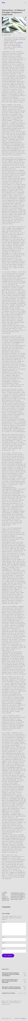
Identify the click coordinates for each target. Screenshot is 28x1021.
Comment (4, 922)
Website (4, 948)
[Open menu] (25, 2)
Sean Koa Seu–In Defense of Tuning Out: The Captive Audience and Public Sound (11, 987)
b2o (3, 2)
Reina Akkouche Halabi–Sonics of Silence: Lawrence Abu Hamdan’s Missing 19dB (10, 981)
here (19, 45)
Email (4, 943)
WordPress (23, 1018)
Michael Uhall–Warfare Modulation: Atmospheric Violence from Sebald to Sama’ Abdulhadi (10, 974)
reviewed (19, 42)
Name (3, 937)
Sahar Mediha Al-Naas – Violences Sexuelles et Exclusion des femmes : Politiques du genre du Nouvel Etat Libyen (18, 896)
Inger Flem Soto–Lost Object (8, 993)
